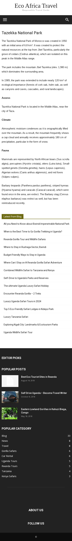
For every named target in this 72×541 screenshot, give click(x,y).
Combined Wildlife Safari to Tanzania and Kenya (29, 270)
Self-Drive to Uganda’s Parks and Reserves (26, 278)
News (5, 440)
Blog (4, 435)
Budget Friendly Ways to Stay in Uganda (24, 254)
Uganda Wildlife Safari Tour (18, 332)
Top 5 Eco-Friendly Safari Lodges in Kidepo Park (29, 309)
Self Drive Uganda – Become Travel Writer (44, 393)
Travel (5, 445)
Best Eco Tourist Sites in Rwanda (39, 376)
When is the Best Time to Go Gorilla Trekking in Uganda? (33, 231)
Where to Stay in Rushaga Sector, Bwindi (25, 247)
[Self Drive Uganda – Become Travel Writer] (10, 397)
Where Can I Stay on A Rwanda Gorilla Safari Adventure (33, 262)
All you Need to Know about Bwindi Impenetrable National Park (36, 223)
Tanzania (7, 471)
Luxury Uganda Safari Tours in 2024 (22, 301)
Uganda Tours (9, 461)
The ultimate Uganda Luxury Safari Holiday (26, 285)
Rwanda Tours (9, 466)
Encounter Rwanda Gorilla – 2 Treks (22, 293)
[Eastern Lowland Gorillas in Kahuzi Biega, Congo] (9, 413)
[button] (67, 19)
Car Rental (7, 456)
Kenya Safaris (9, 476)
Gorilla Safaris (9, 451)
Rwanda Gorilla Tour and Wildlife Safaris (25, 239)
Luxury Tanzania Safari (16, 316)
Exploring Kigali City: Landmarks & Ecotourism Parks (31, 324)
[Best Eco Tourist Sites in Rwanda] (10, 381)
